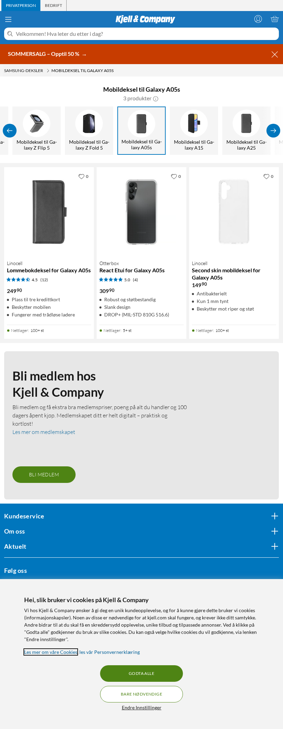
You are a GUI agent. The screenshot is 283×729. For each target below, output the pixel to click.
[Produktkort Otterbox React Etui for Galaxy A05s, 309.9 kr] (141, 212)
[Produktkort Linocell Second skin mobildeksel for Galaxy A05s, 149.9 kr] (234, 212)
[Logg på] (258, 19)
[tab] (20, 5)
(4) (135, 279)
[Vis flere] (273, 131)
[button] (156, 98)
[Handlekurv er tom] (274, 19)
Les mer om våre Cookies (50, 652)
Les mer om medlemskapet (43, 431)
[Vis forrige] (10, 131)
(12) (44, 279)
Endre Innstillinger (142, 707)
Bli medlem (44, 474)
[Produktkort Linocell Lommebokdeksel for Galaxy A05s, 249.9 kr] (49, 212)
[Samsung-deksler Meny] (48, 71)
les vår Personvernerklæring (109, 652)
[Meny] (8, 19)
